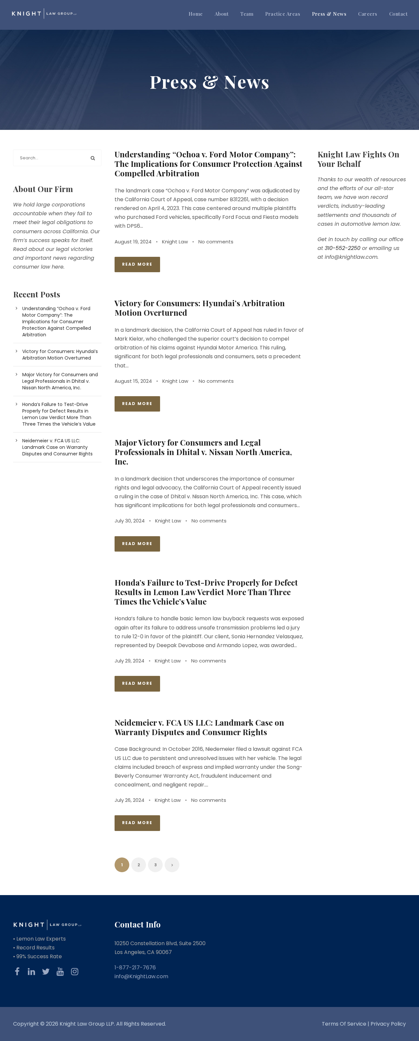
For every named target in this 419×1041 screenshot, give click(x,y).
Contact (398, 13)
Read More (137, 264)
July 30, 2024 (130, 520)
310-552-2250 (342, 248)
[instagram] (75, 971)
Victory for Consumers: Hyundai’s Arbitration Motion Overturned (200, 308)
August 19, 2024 (133, 241)
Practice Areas (282, 13)
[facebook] (17, 971)
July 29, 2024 (129, 660)
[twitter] (46, 971)
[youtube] (60, 971)
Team (246, 13)
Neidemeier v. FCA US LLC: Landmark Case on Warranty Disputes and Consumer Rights (199, 727)
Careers (367, 13)
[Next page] (172, 864)
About (222, 13)
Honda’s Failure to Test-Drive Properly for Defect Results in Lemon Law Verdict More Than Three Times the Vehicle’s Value (206, 592)
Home (196, 13)
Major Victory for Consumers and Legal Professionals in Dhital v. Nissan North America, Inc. (203, 452)
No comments (215, 241)
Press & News (329, 13)
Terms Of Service (345, 1024)
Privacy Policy (388, 1024)
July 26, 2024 (129, 800)
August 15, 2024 (133, 381)
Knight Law (175, 241)
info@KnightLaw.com (141, 976)
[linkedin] (31, 971)
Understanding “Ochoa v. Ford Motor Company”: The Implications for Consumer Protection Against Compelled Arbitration (208, 163)
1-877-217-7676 (135, 967)
